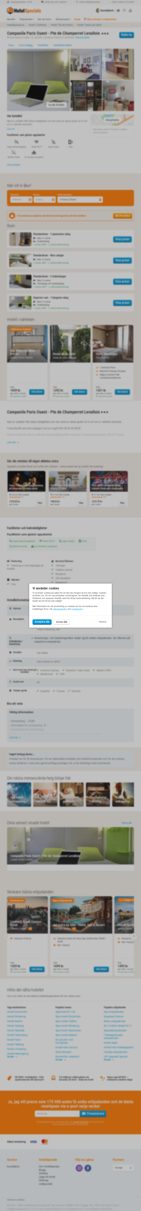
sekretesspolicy (60, 609)
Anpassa (102, 621)
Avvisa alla (61, 621)
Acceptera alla (42, 621)
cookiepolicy (77, 609)
